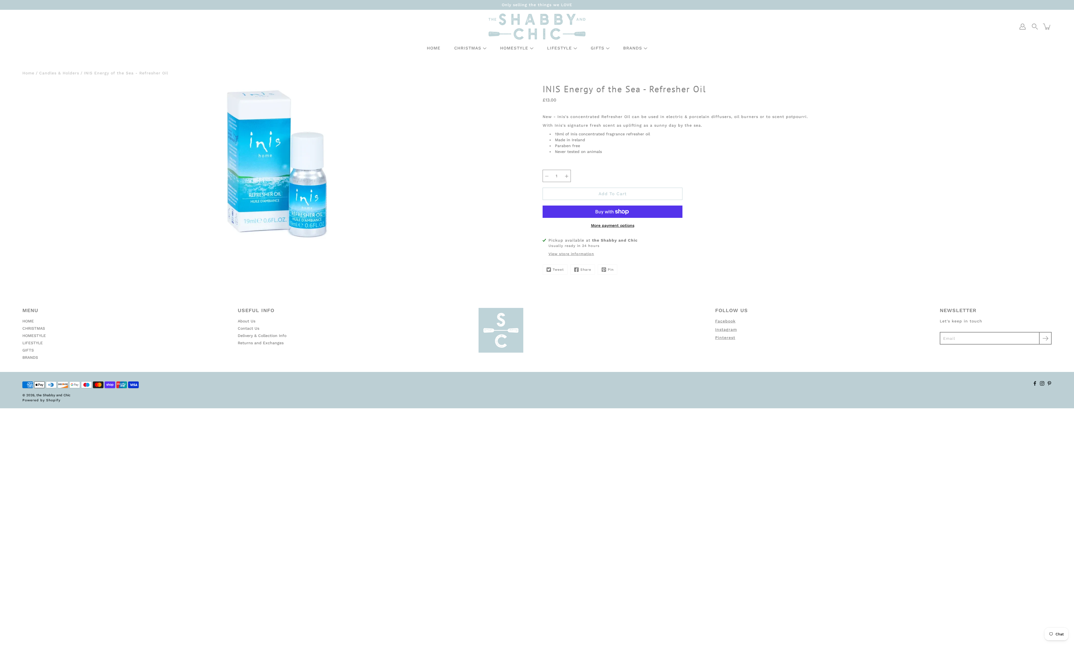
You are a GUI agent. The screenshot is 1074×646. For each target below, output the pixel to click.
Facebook (725, 321)
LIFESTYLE (559, 48)
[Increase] (566, 176)
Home (28, 73)
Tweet (558, 270)
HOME (434, 48)
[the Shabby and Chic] (537, 27)
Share (585, 270)
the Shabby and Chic (53, 395)
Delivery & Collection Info (262, 335)
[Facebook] (1035, 383)
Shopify (53, 400)
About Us (246, 321)
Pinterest (725, 337)
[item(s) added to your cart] (1047, 26)
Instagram (726, 329)
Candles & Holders (59, 73)
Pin (611, 270)
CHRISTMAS (467, 48)
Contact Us (248, 328)
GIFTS (597, 48)
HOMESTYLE (514, 48)
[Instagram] (1042, 383)
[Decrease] (547, 176)
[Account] (1022, 26)
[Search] (1034, 26)
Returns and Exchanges (261, 343)
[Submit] (1045, 338)
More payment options (612, 225)
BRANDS (632, 48)
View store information (571, 254)
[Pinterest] (1049, 383)
